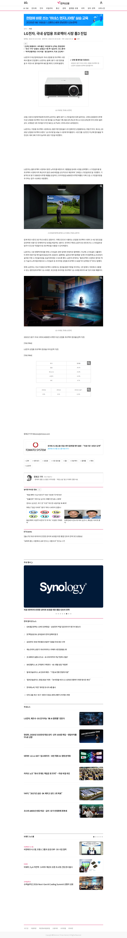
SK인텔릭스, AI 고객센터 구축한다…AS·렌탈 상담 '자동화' (47, 665)
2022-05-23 (72, 39)
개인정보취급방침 (44, 928)
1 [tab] (56, 613)
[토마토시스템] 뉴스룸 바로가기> (58, 449)
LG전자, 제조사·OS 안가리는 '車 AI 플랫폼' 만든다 (44, 718)
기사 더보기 (47, 477)
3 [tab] (60, 613)
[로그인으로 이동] (101, 3)
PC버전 (70, 928)
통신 (57, 8)
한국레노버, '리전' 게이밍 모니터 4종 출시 (41, 687)
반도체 (34, 8)
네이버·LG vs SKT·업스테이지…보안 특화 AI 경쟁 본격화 (47, 756)
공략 (27, 461)
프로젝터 (74, 461)
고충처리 (55, 928)
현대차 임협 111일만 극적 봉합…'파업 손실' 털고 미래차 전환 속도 (56, 479)
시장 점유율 (56, 461)
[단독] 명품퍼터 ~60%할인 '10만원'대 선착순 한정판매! (45, 46)
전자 (41, 8)
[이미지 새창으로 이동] (63, 372)
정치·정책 (91, 8)
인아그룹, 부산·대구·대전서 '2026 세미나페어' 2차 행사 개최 (48, 695)
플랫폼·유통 (73, 8)
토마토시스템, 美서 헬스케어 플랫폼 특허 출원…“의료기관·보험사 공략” (74, 446)
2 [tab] (58, 613)
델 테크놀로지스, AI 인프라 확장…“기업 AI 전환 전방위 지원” (48, 672)
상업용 (46, 461)
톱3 (66, 461)
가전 (30, 29)
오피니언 (101, 8)
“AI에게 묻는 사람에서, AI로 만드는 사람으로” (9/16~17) (44, 541)
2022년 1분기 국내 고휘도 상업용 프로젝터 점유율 (86, 63)
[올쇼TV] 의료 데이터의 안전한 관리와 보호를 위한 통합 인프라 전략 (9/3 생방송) (53, 536)
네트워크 (36, 461)
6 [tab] (66, 613)
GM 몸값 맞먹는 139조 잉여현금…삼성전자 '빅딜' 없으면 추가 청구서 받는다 (54, 627)
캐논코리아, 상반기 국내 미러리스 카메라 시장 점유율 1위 (47, 649)
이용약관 (33, 928)
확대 (91, 461)
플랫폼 (84, 461)
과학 (82, 8)
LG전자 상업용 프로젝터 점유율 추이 (82, 66)
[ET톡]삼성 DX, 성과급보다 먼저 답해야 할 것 (42, 634)
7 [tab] (68, 613)
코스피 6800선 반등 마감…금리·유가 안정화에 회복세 (45, 811)
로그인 (26, 928)
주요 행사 (28, 562)
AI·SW (25, 8)
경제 (64, 8)
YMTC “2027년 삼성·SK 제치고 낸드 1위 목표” (43, 793)
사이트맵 (63, 928)
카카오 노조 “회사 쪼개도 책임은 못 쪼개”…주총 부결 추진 (47, 773)
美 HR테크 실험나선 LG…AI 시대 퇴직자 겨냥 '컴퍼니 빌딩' (47, 657)
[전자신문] (63, 2)
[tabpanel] (63, 588)
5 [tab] (64, 613)
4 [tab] (62, 613)
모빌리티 (49, 8)
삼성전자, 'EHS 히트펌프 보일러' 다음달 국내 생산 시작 (46, 642)
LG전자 (28, 466)
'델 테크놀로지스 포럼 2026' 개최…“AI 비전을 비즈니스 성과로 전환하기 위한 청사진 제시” (58, 680)
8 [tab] (70, 613)
